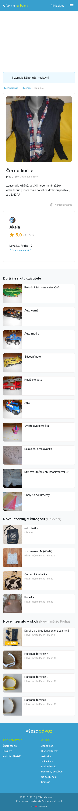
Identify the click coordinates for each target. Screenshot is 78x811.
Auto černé (31, 310)
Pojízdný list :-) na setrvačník (42, 287)
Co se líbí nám (49, 776)
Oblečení (26, 88)
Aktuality (46, 756)
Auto (27, 402)
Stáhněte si (47, 761)
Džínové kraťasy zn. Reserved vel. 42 (46, 472)
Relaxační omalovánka (38, 449)
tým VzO (42, 806)
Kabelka (29, 597)
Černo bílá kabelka (35, 574)
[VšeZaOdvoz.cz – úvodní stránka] (16, 6)
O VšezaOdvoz (49, 751)
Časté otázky (10, 745)
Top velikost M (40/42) (38, 551)
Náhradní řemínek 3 (36, 677)
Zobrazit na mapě (19, 250)
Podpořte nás (48, 766)
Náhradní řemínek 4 (36, 653)
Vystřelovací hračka (36, 426)
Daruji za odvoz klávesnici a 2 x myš (46, 630)
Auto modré (31, 333)
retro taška (31, 528)
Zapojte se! (47, 745)
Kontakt (45, 782)
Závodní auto (32, 356)
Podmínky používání (52, 771)
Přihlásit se (57, 5)
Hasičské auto (33, 379)
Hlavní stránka (10, 88)
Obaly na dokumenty (37, 495)
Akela (14, 227)
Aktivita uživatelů (12, 756)
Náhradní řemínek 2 (36, 700)
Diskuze (7, 751)
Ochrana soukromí (52, 801)
